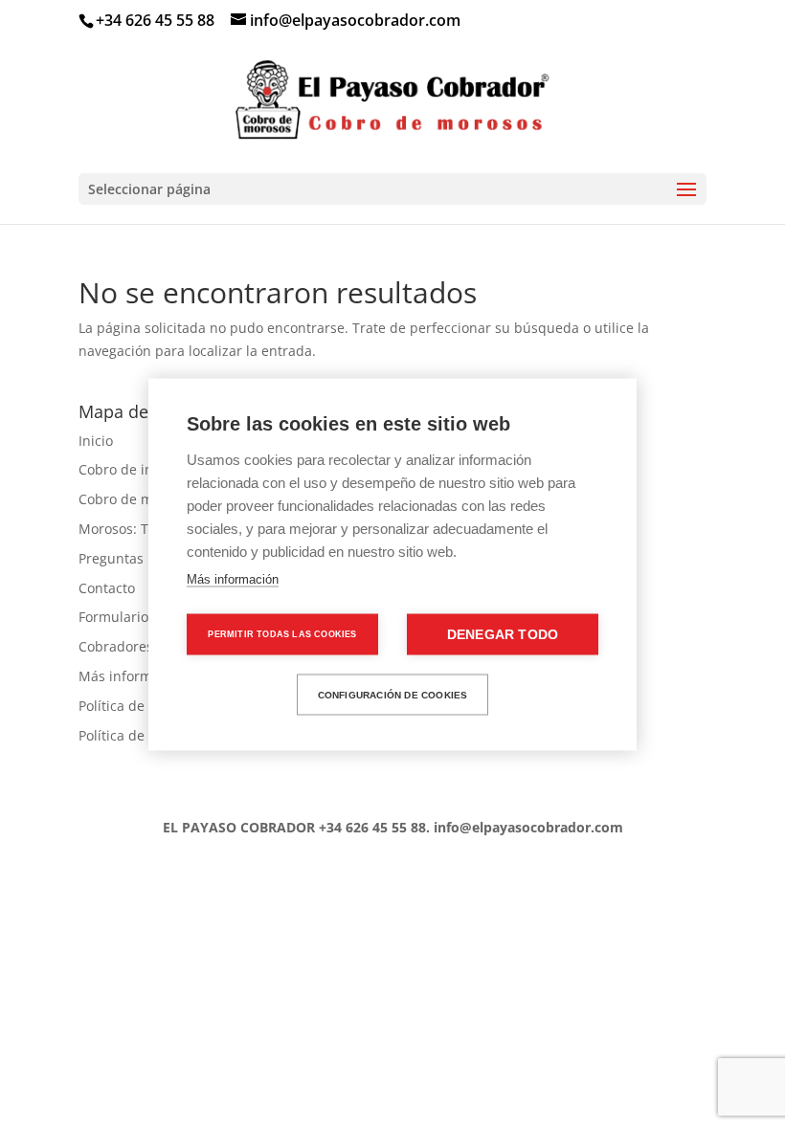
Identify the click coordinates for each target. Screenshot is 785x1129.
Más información (233, 579)
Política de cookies (136, 706)
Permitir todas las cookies (282, 634)
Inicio (95, 441)
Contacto (106, 588)
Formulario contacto (142, 617)
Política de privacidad (147, 735)
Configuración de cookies (393, 694)
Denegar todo (502, 635)
